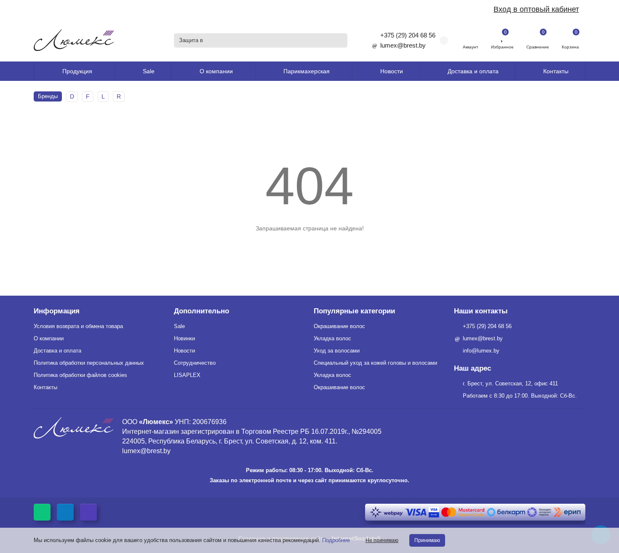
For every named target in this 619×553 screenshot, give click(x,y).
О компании (49, 338)
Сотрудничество (195, 363)
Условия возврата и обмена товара (78, 326)
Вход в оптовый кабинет (536, 9)
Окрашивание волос (339, 326)
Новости (391, 71)
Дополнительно (201, 311)
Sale (149, 71)
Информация (57, 311)
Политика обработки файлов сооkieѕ (80, 375)
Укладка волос (332, 338)
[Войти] (470, 36)
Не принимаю (382, 540)
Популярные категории (354, 311)
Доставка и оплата (473, 71)
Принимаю (427, 540)
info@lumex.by (481, 350)
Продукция (77, 71)
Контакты (555, 71)
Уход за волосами (337, 350)
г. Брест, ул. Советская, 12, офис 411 (510, 383)
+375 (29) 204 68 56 (407, 35)
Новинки (184, 338)
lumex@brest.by (403, 45)
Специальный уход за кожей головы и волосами (375, 363)
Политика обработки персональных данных (89, 363)
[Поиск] (338, 40)
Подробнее (336, 540)
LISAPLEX (187, 375)
